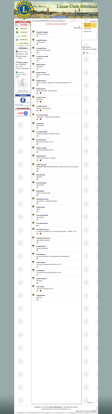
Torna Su (90, 402)
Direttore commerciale (43, 73)
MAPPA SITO (24, 40)
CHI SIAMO (23, 25)
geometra (41, 279)
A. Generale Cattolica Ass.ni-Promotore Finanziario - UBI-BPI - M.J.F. (56, 230)
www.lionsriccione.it (47, 409)
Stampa (76, 28)
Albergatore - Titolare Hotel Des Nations (48, 116)
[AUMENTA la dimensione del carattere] (90, 48)
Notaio (40, 208)
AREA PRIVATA (23, 43)
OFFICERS (24, 32)
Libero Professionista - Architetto (46, 157)
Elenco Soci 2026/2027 (87, 25)
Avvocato (40, 296)
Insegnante (40, 65)
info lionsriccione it (63, 409)
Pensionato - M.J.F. (42, 33)
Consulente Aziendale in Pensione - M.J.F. (48, 263)
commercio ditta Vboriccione (44, 149)
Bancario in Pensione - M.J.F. (45, 141)
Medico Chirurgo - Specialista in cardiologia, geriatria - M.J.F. (54, 81)
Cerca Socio (87, 28)
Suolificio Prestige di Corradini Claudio (48, 133)
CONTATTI (24, 36)
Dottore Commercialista (43, 49)
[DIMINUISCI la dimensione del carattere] (87, 52)
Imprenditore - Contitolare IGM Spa (46, 200)
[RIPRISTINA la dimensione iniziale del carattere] (83, 52)
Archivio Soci (88, 31)
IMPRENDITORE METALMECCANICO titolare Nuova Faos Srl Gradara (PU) (57, 167)
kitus (94, 411)
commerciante (41, 41)
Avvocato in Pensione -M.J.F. (44, 287)
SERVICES (24, 28)
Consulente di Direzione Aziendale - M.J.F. (49, 271)
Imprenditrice (40, 124)
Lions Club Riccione (42, 20)
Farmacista (41, 98)
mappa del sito (80, 411)
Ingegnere (42, 57)
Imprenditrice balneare (43, 239)
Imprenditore (41, 184)
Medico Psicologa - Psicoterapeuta (46, 90)
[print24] (22, 115)
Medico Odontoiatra (42, 247)
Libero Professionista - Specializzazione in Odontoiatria (52, 255)
